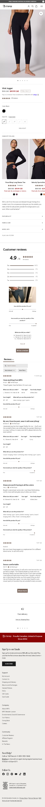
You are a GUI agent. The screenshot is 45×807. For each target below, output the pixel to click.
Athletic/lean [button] (33, 392)
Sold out (22, 128)
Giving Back (6, 721)
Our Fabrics (6, 718)
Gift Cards (5, 694)
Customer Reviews (8, 735)
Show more (22, 591)
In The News (6, 744)
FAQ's (4, 691)
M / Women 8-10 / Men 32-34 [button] (11, 499)
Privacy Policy (24, 798)
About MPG (6, 709)
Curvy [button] (31, 439)
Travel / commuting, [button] (18, 455)
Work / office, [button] (12, 517)
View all (22, 344)
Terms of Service (33, 798)
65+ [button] (22, 439)
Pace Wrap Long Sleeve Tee (15, 182)
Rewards (5, 741)
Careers (4, 723)
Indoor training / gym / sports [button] (21, 400)
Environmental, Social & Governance (13, 715)
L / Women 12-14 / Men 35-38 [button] (11, 392)
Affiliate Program (7, 738)
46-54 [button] (23, 392)
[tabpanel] (22, 479)
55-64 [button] (23, 499)
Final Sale (25, 91)
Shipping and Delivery (9, 682)
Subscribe (9, 664)
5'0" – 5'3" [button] (5, 507)
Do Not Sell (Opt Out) (16, 800)
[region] (22, 616)
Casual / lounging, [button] (8, 455)
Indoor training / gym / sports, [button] (11, 514)
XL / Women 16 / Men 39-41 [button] (10, 439)
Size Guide (5, 697)
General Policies (7, 688)
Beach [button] (28, 517)
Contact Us (5, 679)
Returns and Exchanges (9, 685)
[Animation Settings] (43, 1)
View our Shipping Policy (22, 619)
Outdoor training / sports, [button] (27, 514)
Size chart (12, 117)
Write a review (22, 350)
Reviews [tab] (9, 359)
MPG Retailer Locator (9, 712)
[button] (22, 295)
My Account (6, 676)
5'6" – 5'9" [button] (5, 400)
